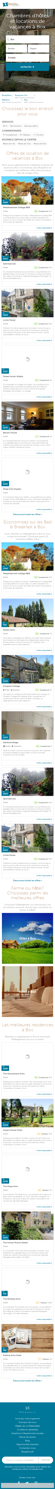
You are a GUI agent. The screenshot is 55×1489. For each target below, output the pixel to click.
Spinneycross (9, 263)
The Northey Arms (11, 1299)
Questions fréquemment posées (28, 1433)
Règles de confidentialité (27, 1426)
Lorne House (9, 320)
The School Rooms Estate (15, 1242)
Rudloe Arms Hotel (12, 1355)
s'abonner (45, 1460)
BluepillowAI (27, 1451)
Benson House (10, 432)
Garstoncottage (10, 742)
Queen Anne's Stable (13, 376)
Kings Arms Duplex (12, 489)
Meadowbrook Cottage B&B (16, 207)
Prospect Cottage (11, 686)
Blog (27, 1440)
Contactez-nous (27, 1448)
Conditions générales (27, 1429)
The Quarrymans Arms (14, 1073)
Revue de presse (27, 1437)
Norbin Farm (9, 630)
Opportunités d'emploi (27, 1444)
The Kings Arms (10, 1186)
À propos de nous (27, 1422)
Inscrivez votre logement (27, 1418)
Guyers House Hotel (12, 1130)
